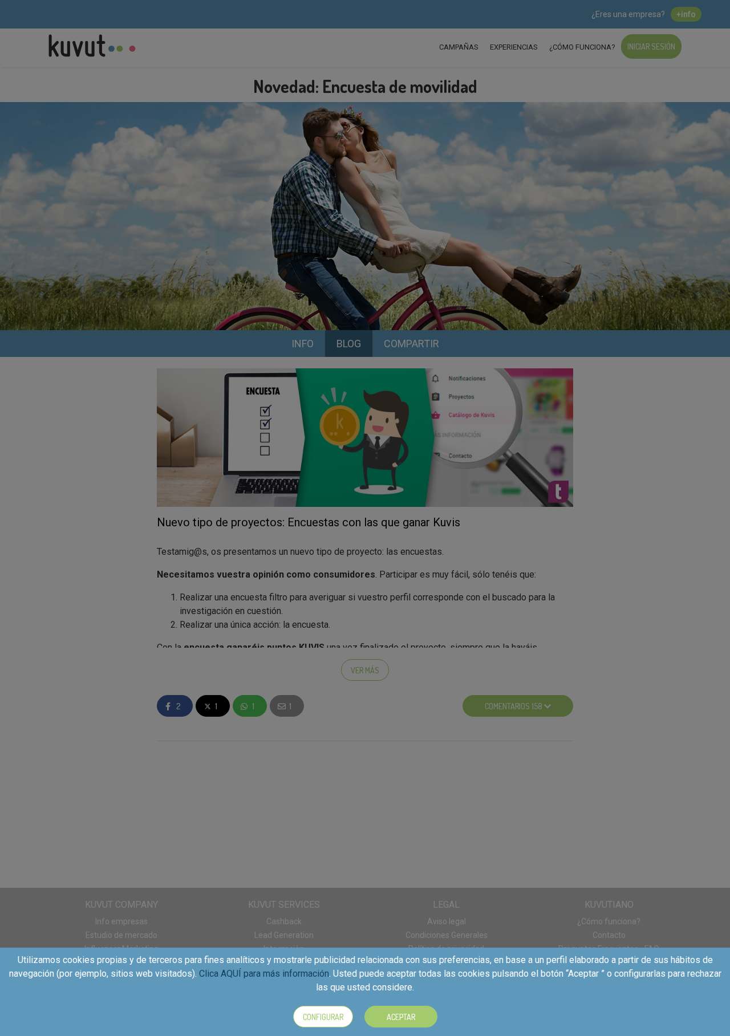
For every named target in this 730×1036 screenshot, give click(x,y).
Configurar (323, 1017)
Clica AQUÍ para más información (264, 973)
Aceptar (401, 1017)
